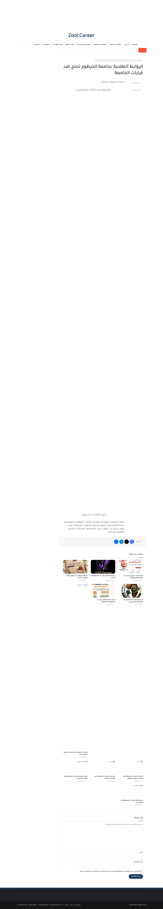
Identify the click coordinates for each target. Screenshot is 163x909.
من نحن (126, 44)
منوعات (133, 60)
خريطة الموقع (33, 905)
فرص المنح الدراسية (83, 44)
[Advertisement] (81, 15)
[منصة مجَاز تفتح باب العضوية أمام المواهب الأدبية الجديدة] (75, 567)
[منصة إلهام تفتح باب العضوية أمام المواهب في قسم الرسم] (131, 791)
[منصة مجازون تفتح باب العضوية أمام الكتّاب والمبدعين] (75, 767)
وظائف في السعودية (99, 44)
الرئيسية (134, 44)
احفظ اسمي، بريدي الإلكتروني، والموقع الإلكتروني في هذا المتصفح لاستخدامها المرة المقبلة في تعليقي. (110, 871)
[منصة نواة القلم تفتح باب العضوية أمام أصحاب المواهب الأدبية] (103, 567)
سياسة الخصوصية (56, 905)
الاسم (141, 852)
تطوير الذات (46, 44)
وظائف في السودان (115, 44)
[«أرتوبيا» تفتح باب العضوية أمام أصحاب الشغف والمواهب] (131, 767)
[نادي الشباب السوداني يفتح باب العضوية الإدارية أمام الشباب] (131, 567)
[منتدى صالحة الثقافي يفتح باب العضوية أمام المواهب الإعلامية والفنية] (103, 591)
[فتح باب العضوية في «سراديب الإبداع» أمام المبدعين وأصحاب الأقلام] (75, 667)
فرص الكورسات (58, 44)
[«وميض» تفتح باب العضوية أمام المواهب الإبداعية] (103, 767)
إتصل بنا (36, 44)
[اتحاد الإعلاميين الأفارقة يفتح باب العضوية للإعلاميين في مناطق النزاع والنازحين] (131, 591)
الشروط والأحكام (44, 905)
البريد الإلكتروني (138, 862)
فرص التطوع (70, 44)
